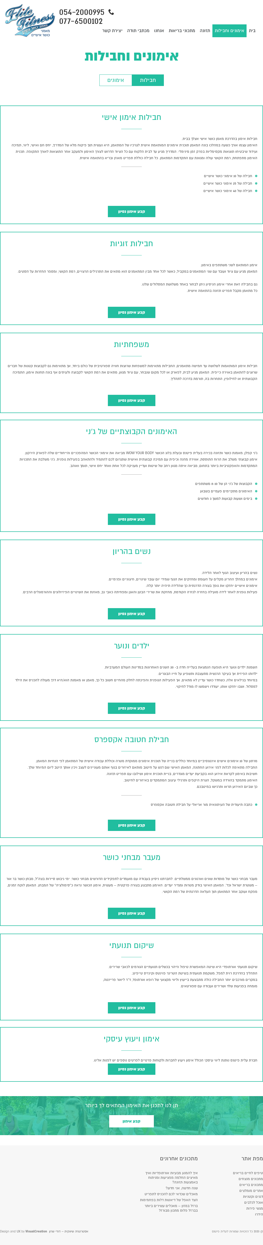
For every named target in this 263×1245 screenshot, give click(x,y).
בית (252, 30)
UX (18, 1231)
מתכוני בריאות (182, 30)
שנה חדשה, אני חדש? (182, 1188)
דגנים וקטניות (253, 1196)
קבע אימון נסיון (131, 211)
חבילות (148, 80)
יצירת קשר (112, 30)
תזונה (205, 30)
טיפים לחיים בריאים (248, 1173)
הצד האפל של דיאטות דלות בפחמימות (169, 1200)
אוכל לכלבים (253, 1202)
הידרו (259, 1214)
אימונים (115, 80)
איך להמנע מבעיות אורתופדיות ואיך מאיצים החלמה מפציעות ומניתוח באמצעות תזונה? (171, 1177)
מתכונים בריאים (251, 1185)
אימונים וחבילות (229, 30)
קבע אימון (131, 1121)
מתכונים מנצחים (251, 1179)
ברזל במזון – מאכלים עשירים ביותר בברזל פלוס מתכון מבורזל (171, 1208)
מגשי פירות (254, 1208)
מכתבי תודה (138, 30)
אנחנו (159, 30)
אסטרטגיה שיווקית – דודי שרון (68, 1231)
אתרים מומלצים (251, 1191)
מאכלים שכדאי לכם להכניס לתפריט (171, 1194)
